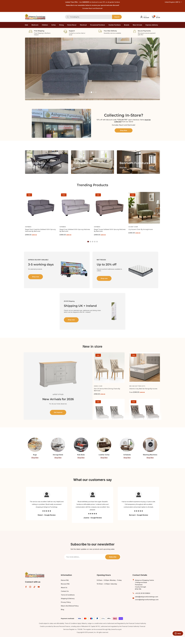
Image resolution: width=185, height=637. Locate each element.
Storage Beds (58, 455)
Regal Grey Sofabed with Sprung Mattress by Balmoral (75, 230)
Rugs (35, 455)
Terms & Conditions (68, 595)
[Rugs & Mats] (35, 445)
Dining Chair (98, 386)
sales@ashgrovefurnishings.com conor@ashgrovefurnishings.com (147, 598)
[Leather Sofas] (104, 445)
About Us (64, 587)
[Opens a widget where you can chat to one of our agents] (177, 633)
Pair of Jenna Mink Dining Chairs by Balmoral (107, 389)
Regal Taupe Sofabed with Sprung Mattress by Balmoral (109, 230)
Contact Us (65, 591)
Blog (62, 609)
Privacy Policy (66, 602)
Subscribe (112, 557)
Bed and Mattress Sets (137, 386)
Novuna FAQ (65, 584)
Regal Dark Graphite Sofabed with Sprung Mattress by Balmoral (40, 230)
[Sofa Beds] (127, 445)
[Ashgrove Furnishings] (35, 17)
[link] (35, 25)
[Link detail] (46, 162)
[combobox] (93, 17)
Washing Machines (150, 455)
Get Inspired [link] (58, 412)
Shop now (39, 77)
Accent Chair (133, 226)
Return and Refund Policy (70, 606)
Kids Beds (81, 455)
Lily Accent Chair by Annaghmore (140, 229)
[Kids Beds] (81, 445)
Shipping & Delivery (68, 598)
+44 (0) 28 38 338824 (142, 593)
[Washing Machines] (150, 445)
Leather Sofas (104, 455)
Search (116, 17)
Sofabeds (28, 226)
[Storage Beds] (58, 445)
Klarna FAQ (65, 580)
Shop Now (123, 130)
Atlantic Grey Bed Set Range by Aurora (143, 389)
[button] (89, 92)
